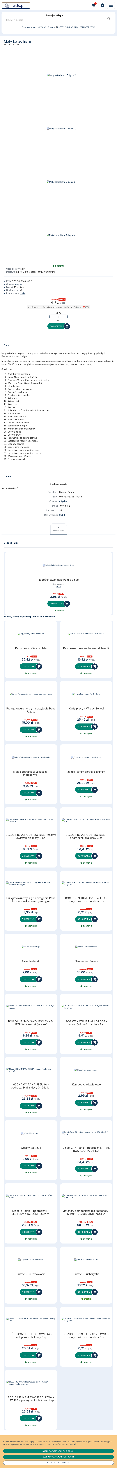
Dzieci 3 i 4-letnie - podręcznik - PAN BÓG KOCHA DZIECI (86, 1149)
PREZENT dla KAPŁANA (67, 27)
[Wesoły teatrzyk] (30, 1133)
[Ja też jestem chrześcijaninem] (86, 757)
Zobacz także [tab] (58, 531)
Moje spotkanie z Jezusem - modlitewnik (31, 773)
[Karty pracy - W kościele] (30, 634)
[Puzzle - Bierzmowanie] (30, 1259)
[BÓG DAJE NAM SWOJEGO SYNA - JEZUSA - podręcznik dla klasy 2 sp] (30, 1383)
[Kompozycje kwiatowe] (86, 1070)
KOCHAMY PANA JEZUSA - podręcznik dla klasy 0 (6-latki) (31, 1086)
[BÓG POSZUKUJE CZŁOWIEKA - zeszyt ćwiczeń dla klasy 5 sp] (86, 883)
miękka (18, 284)
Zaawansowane (29, 27)
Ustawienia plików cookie (58, 1463)
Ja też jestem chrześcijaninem (86, 771)
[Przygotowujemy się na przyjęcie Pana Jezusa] (30, 694)
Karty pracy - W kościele (30, 648)
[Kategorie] (111, 5)
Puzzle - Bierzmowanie (30, 1274)
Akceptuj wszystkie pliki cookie (58, 1451)
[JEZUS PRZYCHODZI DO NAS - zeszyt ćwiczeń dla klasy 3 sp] (30, 820)
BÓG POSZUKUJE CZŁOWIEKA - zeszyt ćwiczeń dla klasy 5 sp (86, 900)
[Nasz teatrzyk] (30, 947)
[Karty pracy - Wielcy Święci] (86, 694)
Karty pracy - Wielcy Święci (86, 708)
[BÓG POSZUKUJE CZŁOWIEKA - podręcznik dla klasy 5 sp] (30, 1320)
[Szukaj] (109, 18)
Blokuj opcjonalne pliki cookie (58, 1457)
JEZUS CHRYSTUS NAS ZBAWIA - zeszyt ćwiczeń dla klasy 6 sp (86, 1336)
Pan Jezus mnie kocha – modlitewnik (86, 648)
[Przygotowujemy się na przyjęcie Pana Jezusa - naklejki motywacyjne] (30, 883)
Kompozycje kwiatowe (86, 1084)
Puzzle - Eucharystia (86, 1274)
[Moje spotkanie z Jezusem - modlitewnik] (30, 757)
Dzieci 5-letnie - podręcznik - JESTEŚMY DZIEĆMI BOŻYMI (31, 1212)
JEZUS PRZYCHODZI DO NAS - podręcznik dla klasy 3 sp (86, 836)
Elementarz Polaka (86, 961)
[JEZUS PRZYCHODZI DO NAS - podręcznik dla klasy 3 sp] (86, 820)
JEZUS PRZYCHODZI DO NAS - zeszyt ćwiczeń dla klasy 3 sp (31, 836)
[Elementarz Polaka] (86, 947)
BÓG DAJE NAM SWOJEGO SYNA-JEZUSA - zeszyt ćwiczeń (30, 1023)
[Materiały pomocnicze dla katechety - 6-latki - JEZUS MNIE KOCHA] (86, 1196)
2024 (22, 293)
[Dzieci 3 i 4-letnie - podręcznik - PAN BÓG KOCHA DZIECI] (86, 1133)
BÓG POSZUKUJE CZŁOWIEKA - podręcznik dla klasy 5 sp (31, 1336)
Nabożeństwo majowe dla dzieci (58, 579)
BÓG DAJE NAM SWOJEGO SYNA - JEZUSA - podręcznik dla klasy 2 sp (31, 1399)
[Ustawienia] (102, 5)
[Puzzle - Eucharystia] (86, 1259)
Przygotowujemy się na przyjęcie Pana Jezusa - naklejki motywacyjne (30, 900)
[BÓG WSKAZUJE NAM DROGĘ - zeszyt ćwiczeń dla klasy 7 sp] (86, 1007)
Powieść (51, 27)
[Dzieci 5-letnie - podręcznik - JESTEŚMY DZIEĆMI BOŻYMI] (30, 1196)
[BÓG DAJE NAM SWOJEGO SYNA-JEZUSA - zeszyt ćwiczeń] (30, 1007)
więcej (72, 1444)
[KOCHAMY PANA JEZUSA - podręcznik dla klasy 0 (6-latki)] (30, 1070)
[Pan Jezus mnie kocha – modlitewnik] (86, 634)
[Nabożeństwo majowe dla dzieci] (58, 565)
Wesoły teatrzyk (31, 1147)
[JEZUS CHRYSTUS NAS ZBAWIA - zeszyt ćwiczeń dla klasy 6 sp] (86, 1320)
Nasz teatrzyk (31, 961)
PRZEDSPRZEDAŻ (87, 27)
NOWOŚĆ (42, 27)
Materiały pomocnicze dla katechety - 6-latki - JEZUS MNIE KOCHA (86, 1212)
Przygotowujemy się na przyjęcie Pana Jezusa (30, 710)
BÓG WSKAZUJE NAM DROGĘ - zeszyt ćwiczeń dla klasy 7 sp (86, 1023)
